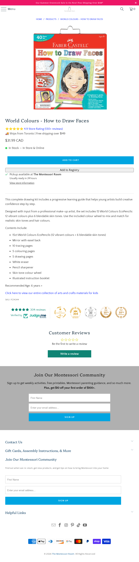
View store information (22, 183)
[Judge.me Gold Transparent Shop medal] (60, 312)
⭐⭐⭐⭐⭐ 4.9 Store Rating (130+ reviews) (34, 128)
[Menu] (2, 9)
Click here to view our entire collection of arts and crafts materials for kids (51, 293)
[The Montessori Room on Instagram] (66, 525)
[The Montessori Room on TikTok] (78, 525)
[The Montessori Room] (69, 9)
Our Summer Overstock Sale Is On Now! (57, 2)
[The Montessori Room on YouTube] (85, 525)
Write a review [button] (69, 353)
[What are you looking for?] (122, 9)
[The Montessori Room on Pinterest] (72, 525)
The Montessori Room (63, 554)
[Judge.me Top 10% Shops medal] (106, 312)
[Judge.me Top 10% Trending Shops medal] (121, 312)
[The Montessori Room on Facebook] (60, 525)
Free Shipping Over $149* (90, 2)
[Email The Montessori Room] (53, 525)
